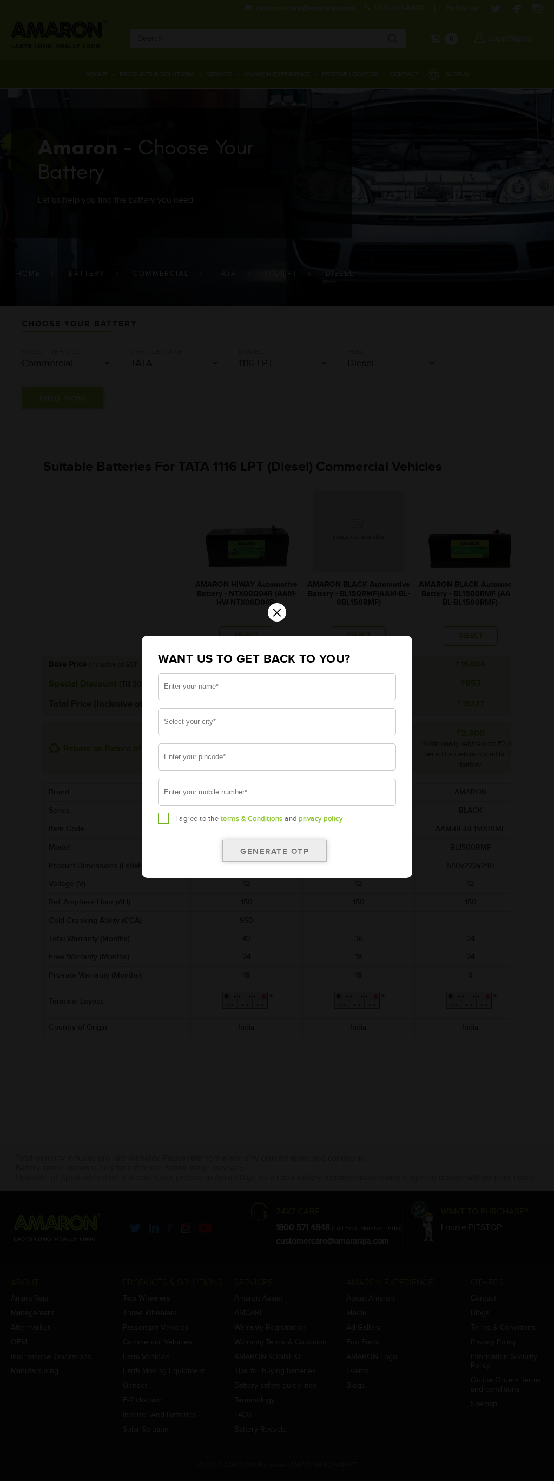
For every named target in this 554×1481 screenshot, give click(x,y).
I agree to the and (258, 818)
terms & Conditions (252, 818)
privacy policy (320, 818)
